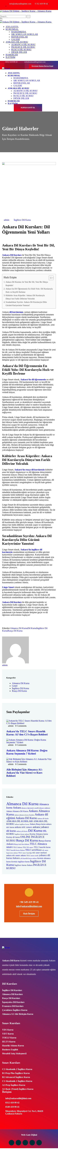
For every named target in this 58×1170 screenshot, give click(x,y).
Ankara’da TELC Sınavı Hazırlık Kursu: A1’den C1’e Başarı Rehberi (27, 733)
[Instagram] (9, 66)
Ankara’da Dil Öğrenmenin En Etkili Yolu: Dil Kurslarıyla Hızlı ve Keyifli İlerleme (29, 290)
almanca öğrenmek (27, 808)
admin (6, 220)
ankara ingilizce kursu (22, 824)
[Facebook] (15, 66)
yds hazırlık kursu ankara (28, 858)
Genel (14, 686)
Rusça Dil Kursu (15, 631)
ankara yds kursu (22, 831)
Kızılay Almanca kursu (39, 834)
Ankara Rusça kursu (38, 824)
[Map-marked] (20, 66)
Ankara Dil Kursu (26, 818)
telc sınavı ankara (19, 855)
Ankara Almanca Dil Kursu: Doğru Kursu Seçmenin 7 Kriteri (26, 752)
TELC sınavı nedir (32, 855)
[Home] (6, 68)
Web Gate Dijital (29, 1135)
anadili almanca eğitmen (42, 808)
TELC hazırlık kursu (42, 847)
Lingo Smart (8, 587)
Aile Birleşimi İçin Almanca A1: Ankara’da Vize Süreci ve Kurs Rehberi (24, 772)
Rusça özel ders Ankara (21, 844)
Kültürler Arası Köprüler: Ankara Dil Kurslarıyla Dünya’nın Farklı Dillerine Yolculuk (25, 297)
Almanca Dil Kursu (19, 628)
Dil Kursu (32, 628)
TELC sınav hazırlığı (25, 853)
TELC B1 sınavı (28, 847)
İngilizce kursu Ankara (23, 865)
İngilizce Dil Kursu (22, 220)
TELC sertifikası (33, 850)
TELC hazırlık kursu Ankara (15, 850)
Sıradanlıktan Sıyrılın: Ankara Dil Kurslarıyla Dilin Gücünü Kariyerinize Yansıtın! (26, 303)
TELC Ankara (17, 847)
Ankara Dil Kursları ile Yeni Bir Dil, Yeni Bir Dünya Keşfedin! (27, 283)
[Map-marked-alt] (39, 1142)
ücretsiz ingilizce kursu (20, 862)
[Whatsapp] (25, 1142)
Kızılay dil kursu (13, 837)
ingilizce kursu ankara (22, 834)
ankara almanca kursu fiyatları (24, 815)
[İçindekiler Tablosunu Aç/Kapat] (50, 277)
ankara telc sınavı (23, 827)
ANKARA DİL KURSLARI (19, 821)
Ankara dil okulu (43, 818)
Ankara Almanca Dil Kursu (17, 811)
